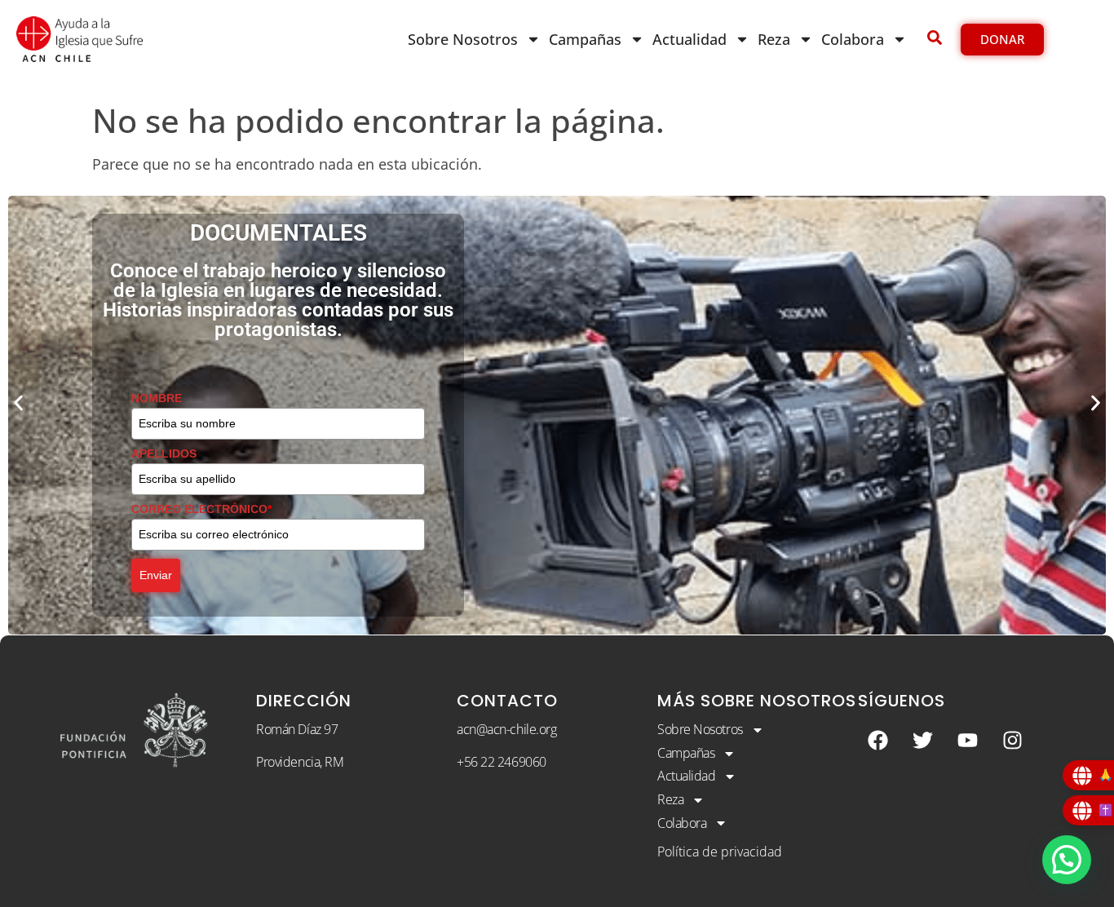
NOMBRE (156, 398)
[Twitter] (923, 739)
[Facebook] (878, 739)
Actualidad (689, 39)
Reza (774, 39)
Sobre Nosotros (463, 39)
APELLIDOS (164, 453)
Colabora (852, 39)
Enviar (155, 575)
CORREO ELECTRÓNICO (201, 509)
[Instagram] (1012, 739)
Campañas (585, 39)
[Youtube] (968, 739)
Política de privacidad (719, 852)
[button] (18, 402)
